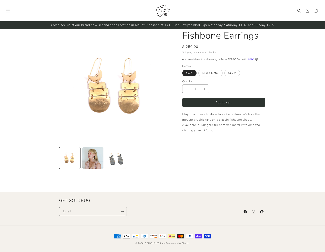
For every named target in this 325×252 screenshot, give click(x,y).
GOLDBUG (150, 243)
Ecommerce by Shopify (178, 243)
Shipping (187, 52)
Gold (189, 73)
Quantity (187, 81)
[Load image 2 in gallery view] (92, 158)
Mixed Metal (210, 73)
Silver (232, 73)
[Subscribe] (122, 211)
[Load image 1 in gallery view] (69, 158)
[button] (8, 11)
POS (158, 243)
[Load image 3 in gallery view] (116, 158)
